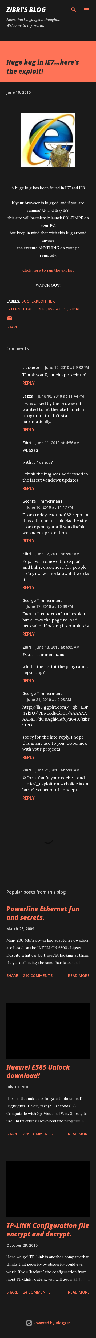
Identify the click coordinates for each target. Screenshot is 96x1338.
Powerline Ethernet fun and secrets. (42, 913)
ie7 (51, 301)
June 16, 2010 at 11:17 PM (50, 507)
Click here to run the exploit (48, 270)
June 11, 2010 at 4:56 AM (57, 442)
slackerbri (31, 367)
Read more (79, 975)
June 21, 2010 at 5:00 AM (57, 770)
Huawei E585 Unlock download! (38, 1071)
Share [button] (12, 326)
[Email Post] (9, 319)
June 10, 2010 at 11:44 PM (61, 396)
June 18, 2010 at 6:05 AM (57, 647)
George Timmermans (42, 501)
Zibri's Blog (26, 9)
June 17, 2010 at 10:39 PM (50, 606)
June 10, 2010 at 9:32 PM (67, 367)
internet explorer (25, 308)
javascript (57, 308)
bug (25, 301)
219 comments (38, 975)
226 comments (38, 1133)
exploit (39, 301)
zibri (74, 308)
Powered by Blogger (51, 1322)
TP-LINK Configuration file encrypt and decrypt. (47, 1229)
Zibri (26, 442)
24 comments (36, 1292)
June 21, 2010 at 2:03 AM (49, 699)
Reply (28, 383)
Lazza (27, 396)
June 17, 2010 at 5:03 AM (57, 553)
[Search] (73, 9)
